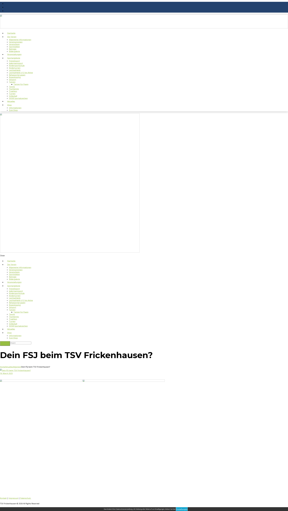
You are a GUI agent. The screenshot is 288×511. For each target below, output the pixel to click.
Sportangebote (13, 58)
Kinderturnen (14, 68)
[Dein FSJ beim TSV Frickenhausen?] (15, 370)
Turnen (12, 93)
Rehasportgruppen (17, 75)
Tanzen (12, 82)
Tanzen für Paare (21, 84)
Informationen (15, 108)
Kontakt (3, 498)
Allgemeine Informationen (20, 39)
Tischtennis (14, 89)
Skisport (12, 79)
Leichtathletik (14, 70)
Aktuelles (9, 367)
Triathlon (13, 91)
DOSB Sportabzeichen (18, 98)
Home (2, 367)
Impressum (13, 498)
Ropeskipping (15, 77)
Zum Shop (13, 110)
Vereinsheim (14, 44)
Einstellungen (182, 509)
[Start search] (5, 343)
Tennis (12, 86)
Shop (9, 105)
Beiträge (12, 49)
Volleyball (13, 96)
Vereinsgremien (15, 42)
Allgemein (17, 367)
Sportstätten (14, 46)
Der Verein (11, 37)
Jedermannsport (16, 63)
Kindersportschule (17, 65)
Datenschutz (25, 498)
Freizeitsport (14, 61)
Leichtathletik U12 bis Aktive (21, 72)
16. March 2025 (6, 373)
